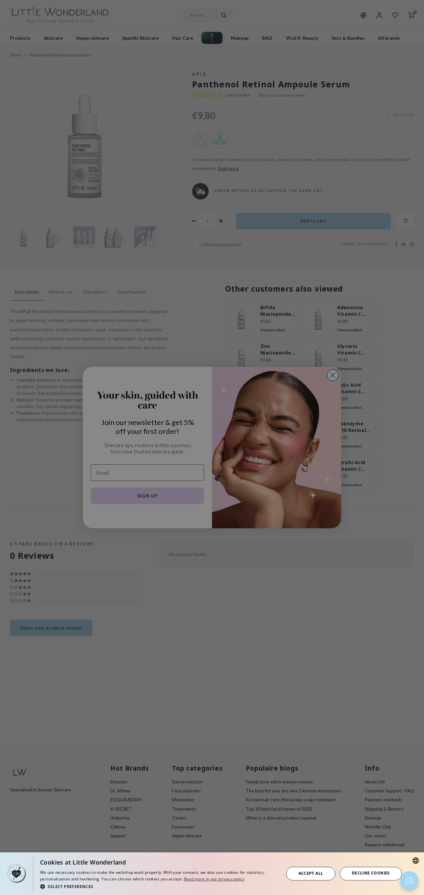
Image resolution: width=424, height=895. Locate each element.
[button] (158, 886)
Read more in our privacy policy (214, 879)
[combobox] (415, 860)
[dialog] (212, 873)
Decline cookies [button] (371, 873)
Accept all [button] (310, 873)
